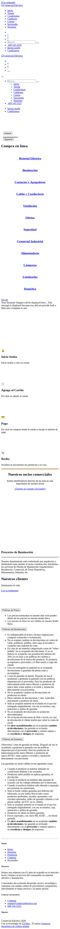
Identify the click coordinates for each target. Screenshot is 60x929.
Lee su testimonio (9, 590)
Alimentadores (30, 253)
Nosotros (11, 852)
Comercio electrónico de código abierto (25, 925)
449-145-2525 (14, 906)
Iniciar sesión (13, 48)
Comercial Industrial (30, 241)
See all (4, 300)
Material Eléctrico (30, 158)
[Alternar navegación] (8, 71)
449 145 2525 (14, 45)
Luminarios (30, 277)
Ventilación (30, 205)
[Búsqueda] (37, 42)
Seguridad (30, 229)
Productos (12, 855)
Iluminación (30, 170)
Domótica (30, 288)
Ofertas (30, 217)
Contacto (11, 857)
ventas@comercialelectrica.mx (22, 903)
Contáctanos (13, 50)
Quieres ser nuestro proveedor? (31, 489)
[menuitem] (10, 10)
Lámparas (30, 265)
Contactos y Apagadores (30, 182)
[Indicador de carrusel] (4, 137)
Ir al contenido (8, 2)
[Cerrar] (2, 76)
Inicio (10, 849)
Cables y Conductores (30, 194)
